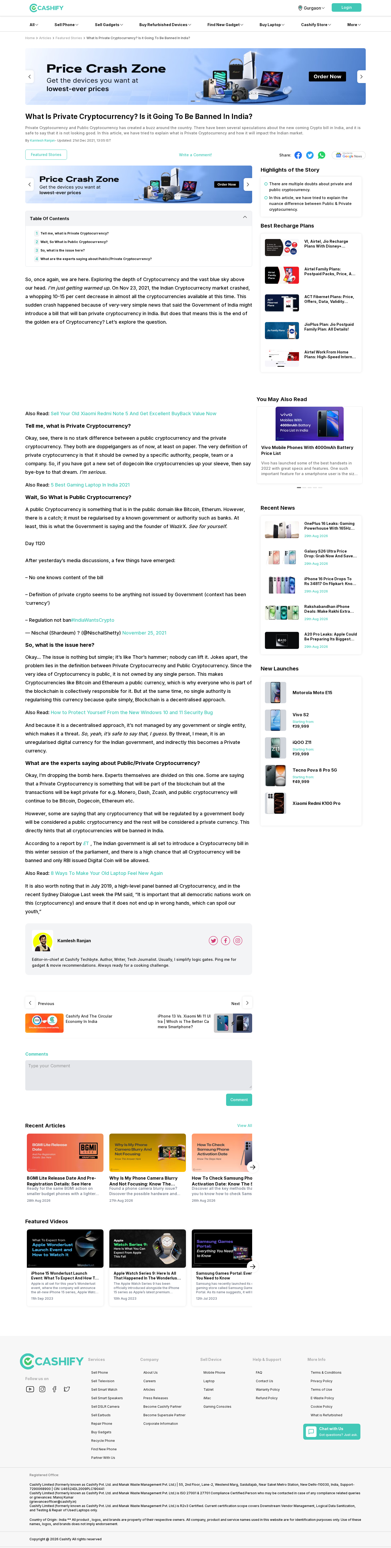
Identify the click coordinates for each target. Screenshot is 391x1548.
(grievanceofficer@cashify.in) (53, 1502)
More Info (316, 1359)
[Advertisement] (138, 368)
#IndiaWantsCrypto (92, 620)
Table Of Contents (49, 218)
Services (96, 1359)
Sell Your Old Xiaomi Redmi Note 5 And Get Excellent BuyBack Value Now (134, 413)
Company (149, 1359)
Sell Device (211, 1359)
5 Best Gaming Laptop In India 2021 (90, 485)
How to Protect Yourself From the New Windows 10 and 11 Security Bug (132, 712)
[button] (346, 7)
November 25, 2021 (144, 633)
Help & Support (267, 1359)
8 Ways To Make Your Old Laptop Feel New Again (107, 873)
